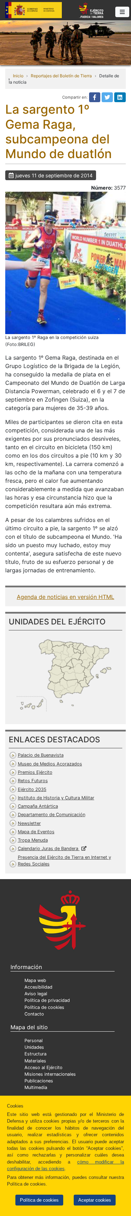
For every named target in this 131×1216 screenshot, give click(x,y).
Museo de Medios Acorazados (50, 763)
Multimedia (35, 1087)
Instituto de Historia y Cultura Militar (56, 797)
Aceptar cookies (94, 1200)
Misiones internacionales (50, 1074)
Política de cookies (39, 1200)
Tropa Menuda (33, 840)
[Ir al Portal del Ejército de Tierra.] (65, 41)
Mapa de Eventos (36, 831)
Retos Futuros (33, 780)
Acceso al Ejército (43, 1067)
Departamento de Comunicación (51, 814)
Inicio (18, 75)
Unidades (34, 1047)
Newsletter (29, 823)
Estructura (35, 1053)
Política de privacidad (47, 1000)
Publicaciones (38, 1080)
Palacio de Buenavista (41, 755)
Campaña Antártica (38, 806)
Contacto (34, 1014)
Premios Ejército (35, 772)
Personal (33, 1040)
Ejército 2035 (32, 789)
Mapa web (35, 980)
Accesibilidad (38, 987)
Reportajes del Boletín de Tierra (61, 75)
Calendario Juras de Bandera (49, 848)
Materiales (35, 1060)
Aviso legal (35, 993)
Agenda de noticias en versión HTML (65, 596)
